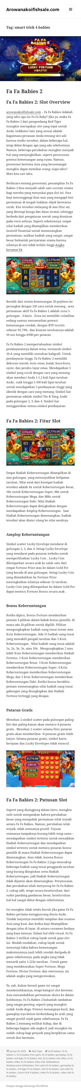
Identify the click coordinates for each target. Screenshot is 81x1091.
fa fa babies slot (33, 1058)
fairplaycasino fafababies (20, 1065)
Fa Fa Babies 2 (24, 91)
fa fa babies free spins (29, 1054)
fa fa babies (54, 1051)
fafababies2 (52, 1062)
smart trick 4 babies (28, 1072)
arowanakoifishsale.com (23, 112)
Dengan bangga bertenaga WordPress (27, 1086)
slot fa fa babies (50, 1069)
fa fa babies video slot (33, 1062)
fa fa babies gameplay (54, 1054)
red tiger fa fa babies (28, 1069)
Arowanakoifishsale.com (32, 9)
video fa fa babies (50, 1072)
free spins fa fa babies (47, 1065)
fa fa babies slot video (55, 1058)
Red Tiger (37, 1051)
